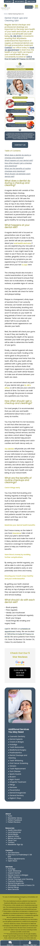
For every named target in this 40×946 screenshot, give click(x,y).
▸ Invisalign (12, 744)
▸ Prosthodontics (15, 753)
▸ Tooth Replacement (17, 769)
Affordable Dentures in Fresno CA (21, 885)
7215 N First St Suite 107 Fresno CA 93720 (20, 58)
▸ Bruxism (12, 777)
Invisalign (11, 869)
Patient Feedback (15, 820)
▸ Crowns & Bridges (16, 742)
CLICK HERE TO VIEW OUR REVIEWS (20, 672)
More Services (13, 889)
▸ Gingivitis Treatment (17, 782)
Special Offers (13, 836)
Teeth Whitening (14, 871)
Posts (10, 816)
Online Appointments (16, 859)
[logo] (5, 5)
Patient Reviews (14, 822)
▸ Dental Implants (15, 739)
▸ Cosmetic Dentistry (16, 736)
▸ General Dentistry (16, 795)
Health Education (15, 830)
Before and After (14, 838)
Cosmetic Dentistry (15, 881)
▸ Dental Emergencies (17, 793)
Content (11, 842)
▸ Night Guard (14, 779)
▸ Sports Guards (14, 774)
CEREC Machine (14, 877)
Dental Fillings (13, 887)
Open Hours (12, 861)
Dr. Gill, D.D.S (15, 36)
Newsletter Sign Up (15, 844)
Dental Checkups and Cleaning (20, 879)
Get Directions (13, 853)
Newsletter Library (15, 818)
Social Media (13, 834)
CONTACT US (20, 145)
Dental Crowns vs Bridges (18, 875)
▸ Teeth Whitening (15, 760)
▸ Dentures (12, 787)
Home (5, 14)
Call (6, 629)
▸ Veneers (12, 766)
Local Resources (14, 832)
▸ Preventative (14, 790)
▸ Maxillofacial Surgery (17, 750)
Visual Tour (12, 840)
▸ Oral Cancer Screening (18, 763)
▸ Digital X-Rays (14, 798)
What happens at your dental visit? (19, 160)
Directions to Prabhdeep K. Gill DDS (20, 856)
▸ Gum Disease (14, 771)
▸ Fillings (11, 785)
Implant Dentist (14, 873)
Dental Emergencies (16, 883)
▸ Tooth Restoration (16, 747)
